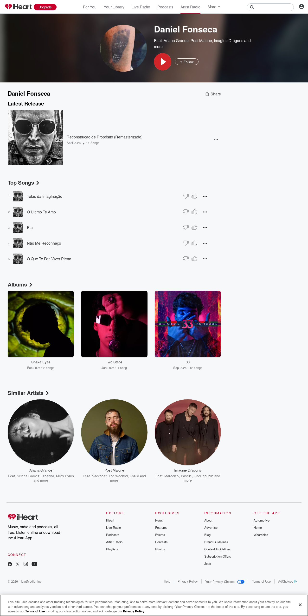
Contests (161, 542)
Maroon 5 (171, 475)
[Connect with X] (17, 564)
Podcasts (165, 7)
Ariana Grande (176, 40)
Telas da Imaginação (44, 196)
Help (167, 581)
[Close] (300, 604)
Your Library (114, 7)
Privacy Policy (188, 581)
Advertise (211, 527)
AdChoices (285, 581)
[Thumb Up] (194, 196)
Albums (17, 284)
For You (89, 7)
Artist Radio (190, 7)
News (159, 520)
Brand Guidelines (216, 542)
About (208, 520)
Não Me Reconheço (44, 243)
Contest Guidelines (217, 549)
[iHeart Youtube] (34, 564)
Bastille (186, 475)
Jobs (207, 563)
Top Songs (21, 182)
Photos (160, 549)
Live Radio (141, 7)
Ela (30, 227)
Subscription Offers (217, 556)
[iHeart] (18, 7)
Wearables (261, 534)
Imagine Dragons (228, 40)
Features (161, 527)
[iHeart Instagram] (26, 564)
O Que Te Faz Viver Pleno (49, 258)
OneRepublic (203, 475)
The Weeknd (118, 475)
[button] (162, 61)
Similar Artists (26, 393)
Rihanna (47, 475)
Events (160, 534)
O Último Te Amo (41, 212)
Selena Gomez (28, 475)
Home (258, 527)
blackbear (99, 475)
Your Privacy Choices (220, 581)
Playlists (112, 549)
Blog (207, 534)
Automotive (262, 520)
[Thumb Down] (185, 196)
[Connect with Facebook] (10, 564)
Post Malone (201, 40)
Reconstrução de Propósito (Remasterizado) (104, 137)
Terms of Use (261, 581)
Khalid (134, 475)
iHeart (110, 520)
